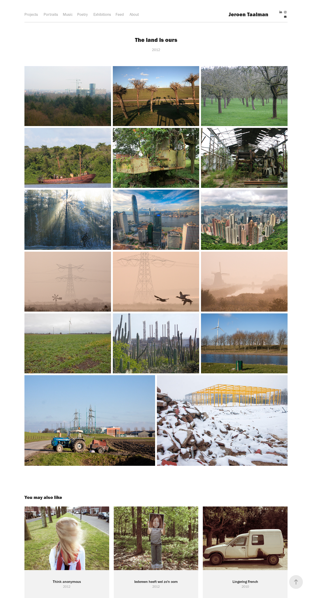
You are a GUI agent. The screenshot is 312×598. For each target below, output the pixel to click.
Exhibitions (102, 14)
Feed (120, 14)
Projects (31, 14)
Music (68, 14)
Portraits (51, 14)
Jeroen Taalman (248, 14)
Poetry (82, 14)
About (134, 14)
